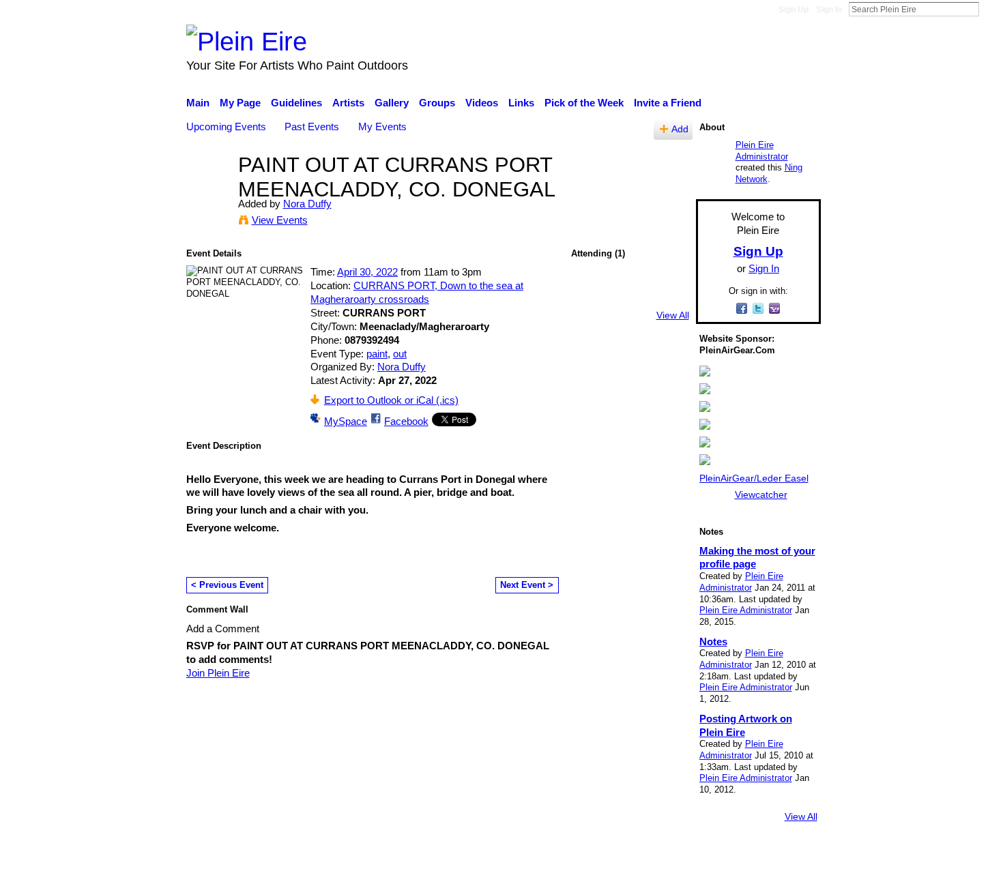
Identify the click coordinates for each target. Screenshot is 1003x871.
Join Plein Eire (218, 673)
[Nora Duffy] (208, 190)
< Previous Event (227, 585)
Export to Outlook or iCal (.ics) (391, 400)
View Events (280, 220)
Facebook (406, 421)
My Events (382, 126)
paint (377, 353)
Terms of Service (783, 853)
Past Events (312, 126)
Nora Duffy (307, 203)
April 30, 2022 (367, 272)
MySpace (345, 421)
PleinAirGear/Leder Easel (754, 478)
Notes (713, 641)
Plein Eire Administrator (762, 151)
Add (679, 129)
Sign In (829, 9)
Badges (630, 853)
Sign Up (794, 9)
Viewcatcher (761, 494)
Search (990, 9)
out (400, 353)
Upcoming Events (226, 126)
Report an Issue (695, 853)
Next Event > (526, 585)
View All (672, 315)
